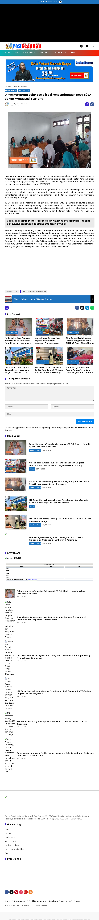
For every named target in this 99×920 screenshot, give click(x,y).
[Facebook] (77, 308)
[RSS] (30, 892)
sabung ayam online (15, 919)
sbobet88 (78, 919)
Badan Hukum (11, 841)
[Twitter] (82, 308)
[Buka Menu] (87, 46)
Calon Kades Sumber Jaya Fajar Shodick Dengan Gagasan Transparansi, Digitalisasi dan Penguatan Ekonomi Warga (47, 340)
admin (13, 103)
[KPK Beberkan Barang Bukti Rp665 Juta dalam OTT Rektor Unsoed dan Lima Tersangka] (49, 356)
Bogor (9, 362)
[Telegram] (87, 308)
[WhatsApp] (92, 308)
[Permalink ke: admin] (8, 104)
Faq (6, 853)
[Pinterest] (16, 892)
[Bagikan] (92, 104)
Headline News (10, 90)
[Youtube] (26, 892)
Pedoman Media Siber (14, 849)
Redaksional (19, 901)
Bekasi (39, 333)
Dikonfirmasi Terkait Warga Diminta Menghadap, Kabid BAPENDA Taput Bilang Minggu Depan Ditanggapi (80, 340)
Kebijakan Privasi (12, 845)
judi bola (83, 919)
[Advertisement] (49, 9)
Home (7, 901)
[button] (81, 46)
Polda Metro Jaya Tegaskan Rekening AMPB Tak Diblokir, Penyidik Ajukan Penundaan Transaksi (18, 340)
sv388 (73, 919)
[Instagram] (21, 892)
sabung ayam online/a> (55, 919)
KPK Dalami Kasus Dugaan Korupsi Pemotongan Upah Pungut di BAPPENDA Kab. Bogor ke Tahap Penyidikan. (18, 370)
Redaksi (8, 833)
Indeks (7, 829)
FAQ (70, 901)
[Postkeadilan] (24, 46)
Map (78, 901)
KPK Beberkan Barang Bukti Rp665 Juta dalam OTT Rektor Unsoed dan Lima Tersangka (49, 370)
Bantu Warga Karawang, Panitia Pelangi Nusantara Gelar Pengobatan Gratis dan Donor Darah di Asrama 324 (80, 370)
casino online (67, 919)
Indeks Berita (10, 837)
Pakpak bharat (24, 90)
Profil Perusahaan (37, 901)
